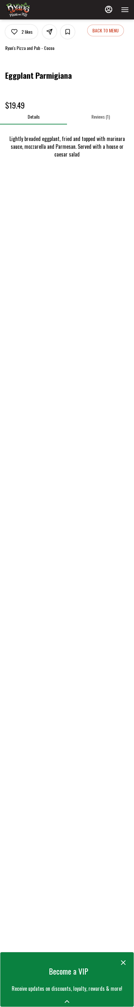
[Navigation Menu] (125, 9)
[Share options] (49, 32)
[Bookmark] (67, 32)
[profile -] (109, 9)
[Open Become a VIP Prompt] (67, 1001)
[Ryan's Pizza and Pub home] (34, 10)
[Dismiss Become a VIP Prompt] (123, 962)
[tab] (33, 116)
